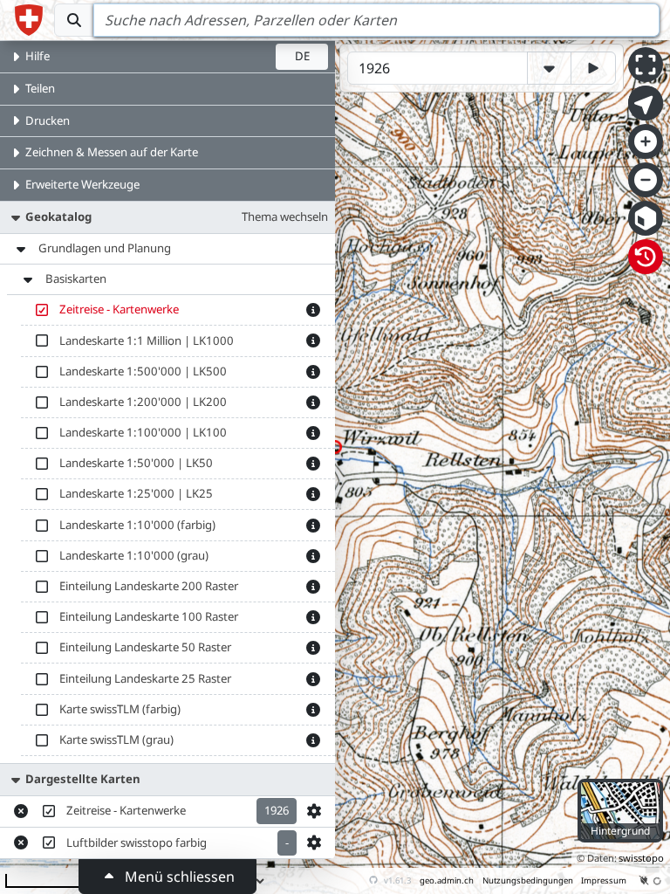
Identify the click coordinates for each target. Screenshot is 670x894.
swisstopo (641, 857)
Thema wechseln (285, 216)
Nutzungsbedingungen (527, 880)
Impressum (603, 880)
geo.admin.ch (447, 880)
